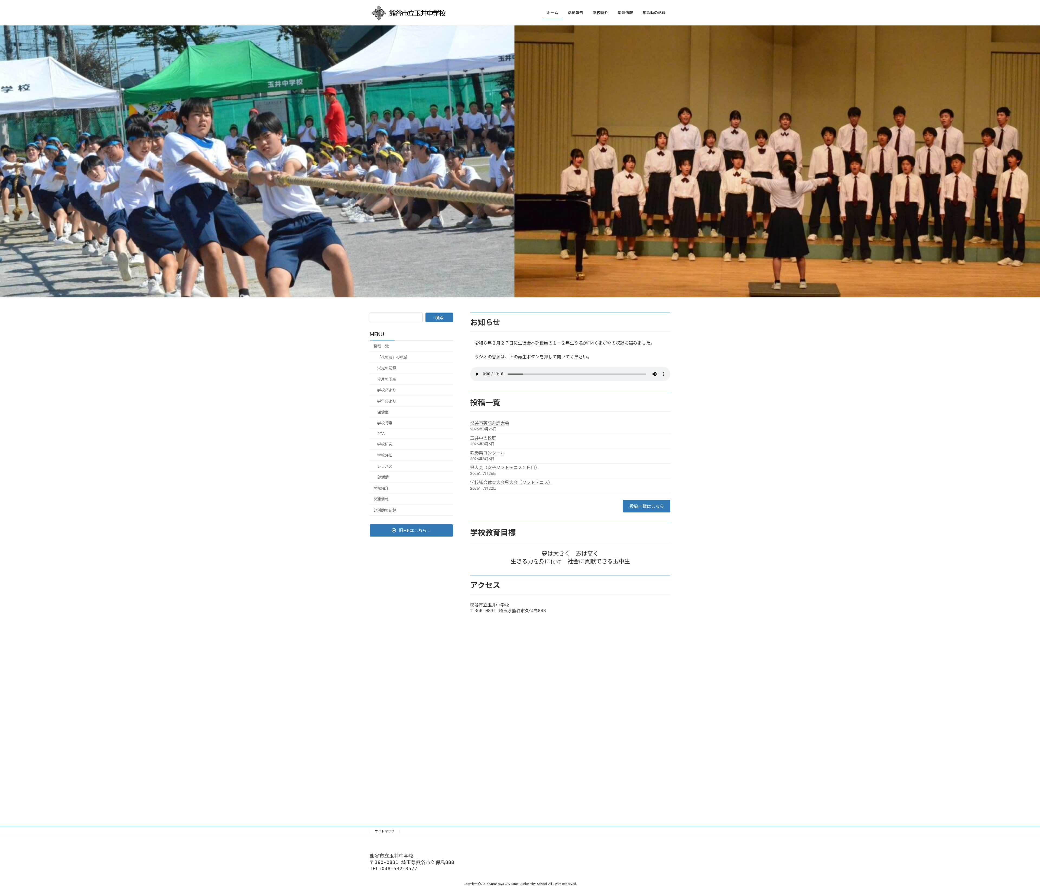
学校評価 (384, 455)
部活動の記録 (384, 510)
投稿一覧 (381, 346)
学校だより (386, 390)
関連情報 (381, 499)
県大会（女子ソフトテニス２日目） (505, 467)
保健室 (383, 412)
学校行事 (384, 423)
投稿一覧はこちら (646, 506)
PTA (381, 433)
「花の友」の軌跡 (392, 357)
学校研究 (384, 444)
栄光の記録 (386, 368)
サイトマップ (384, 831)
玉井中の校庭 (483, 437)
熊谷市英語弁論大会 (489, 423)
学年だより (386, 401)
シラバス (384, 466)
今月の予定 (386, 378)
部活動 (383, 477)
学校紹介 (381, 488)
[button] (411, 530)
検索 (439, 317)
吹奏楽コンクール (487, 452)
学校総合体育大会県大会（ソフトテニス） (511, 482)
